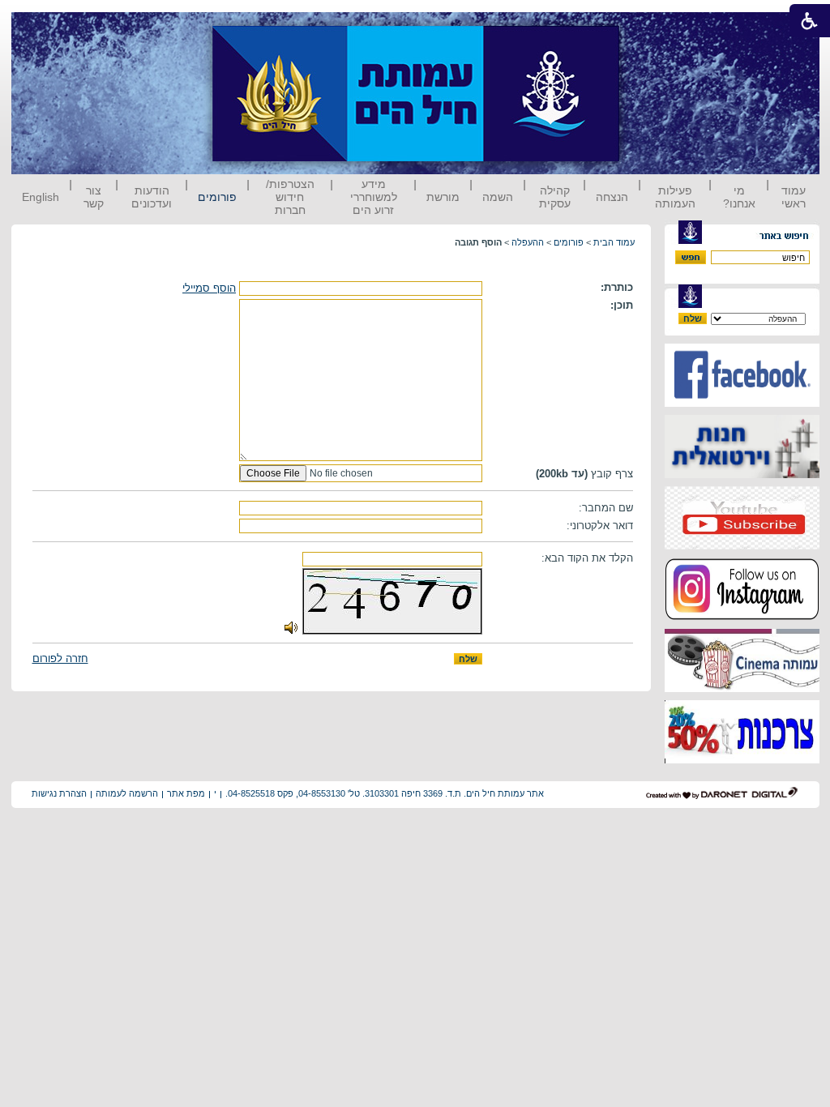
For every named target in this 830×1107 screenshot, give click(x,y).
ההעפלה (527, 242)
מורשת (443, 196)
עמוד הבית (614, 242)
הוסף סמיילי (209, 288)
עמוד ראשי (793, 197)
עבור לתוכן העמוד (649, 28)
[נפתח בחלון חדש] (742, 403)
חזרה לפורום (60, 658)
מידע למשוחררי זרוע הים (373, 196)
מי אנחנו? (739, 197)
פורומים (217, 196)
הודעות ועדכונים (151, 197)
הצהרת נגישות (59, 793)
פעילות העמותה (675, 197)
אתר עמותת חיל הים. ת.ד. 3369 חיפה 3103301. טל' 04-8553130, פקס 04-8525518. (384, 793)
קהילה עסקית (555, 197)
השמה (497, 196)
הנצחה (612, 196)
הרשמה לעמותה (127, 793)
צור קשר (93, 197)
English (40, 196)
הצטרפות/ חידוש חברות (290, 196)
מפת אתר (186, 793)
